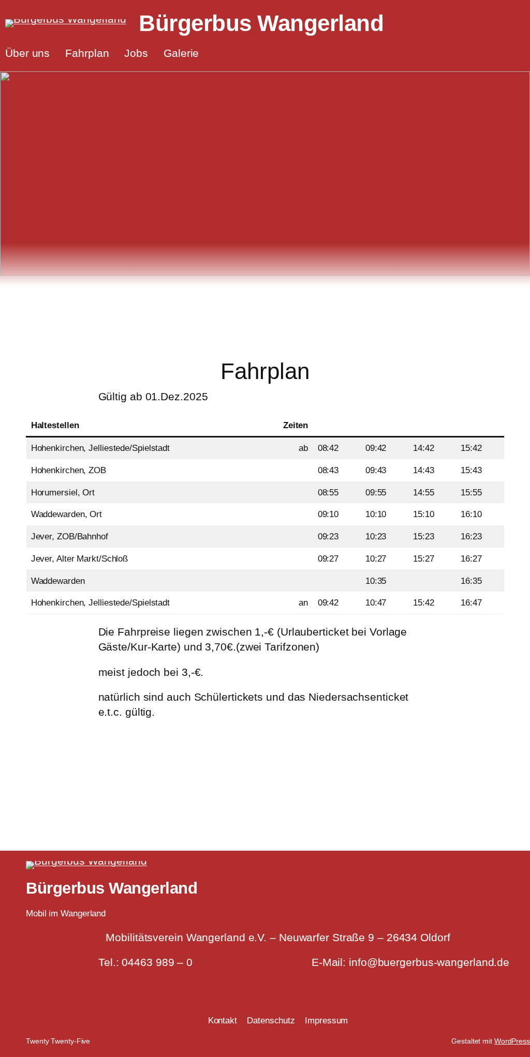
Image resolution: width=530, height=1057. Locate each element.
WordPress (512, 1041)
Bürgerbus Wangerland (261, 23)
